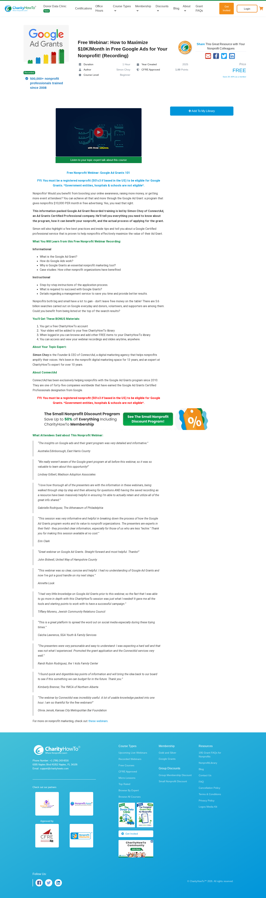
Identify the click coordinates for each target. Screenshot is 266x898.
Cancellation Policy (209, 787)
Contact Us (205, 775)
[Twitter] (224, 56)
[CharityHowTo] (21, 8)
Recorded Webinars (130, 759)
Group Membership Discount (175, 775)
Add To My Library (203, 111)
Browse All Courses (130, 796)
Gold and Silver (167, 752)
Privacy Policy (206, 800)
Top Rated (124, 784)
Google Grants (167, 758)
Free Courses (126, 765)
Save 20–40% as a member (234, 77)
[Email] (208, 56)
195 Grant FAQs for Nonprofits (210, 754)
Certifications (83, 8)
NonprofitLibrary (208, 762)
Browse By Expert (129, 790)
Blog (176, 8)
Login (247, 8)
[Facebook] (216, 56)
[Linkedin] (232, 56)
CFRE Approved (128, 771)
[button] (261, 8)
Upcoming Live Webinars (133, 752)
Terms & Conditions (210, 794)
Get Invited (226, 8)
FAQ (201, 781)
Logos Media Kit (208, 806)
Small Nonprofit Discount (173, 781)
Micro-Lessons (127, 777)
